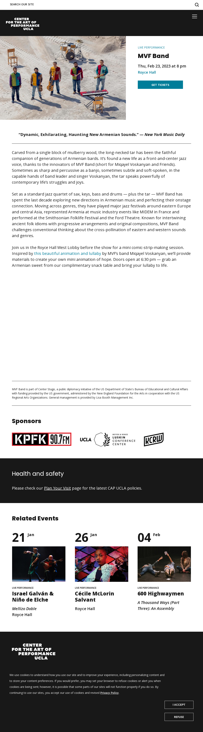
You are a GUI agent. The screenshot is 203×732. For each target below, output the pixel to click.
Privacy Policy (109, 693)
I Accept (179, 704)
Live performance (151, 47)
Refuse (179, 717)
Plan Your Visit (57, 488)
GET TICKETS (160, 85)
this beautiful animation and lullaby (67, 253)
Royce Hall (147, 72)
